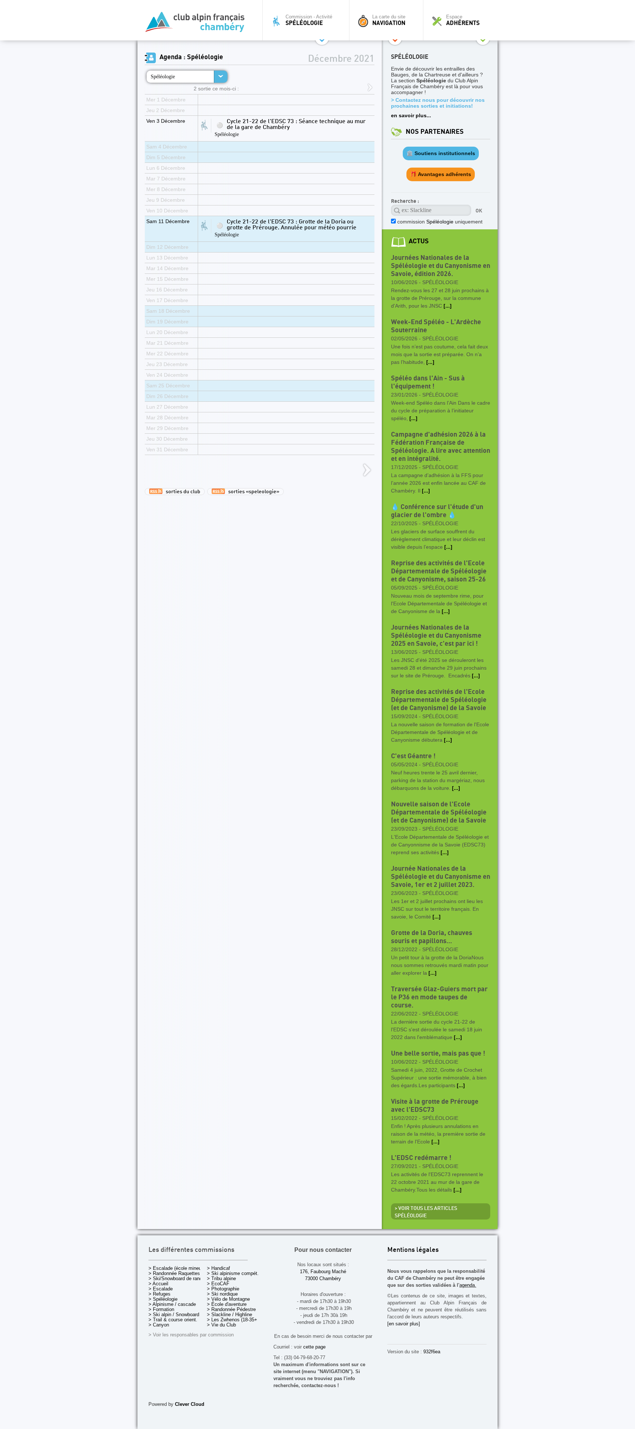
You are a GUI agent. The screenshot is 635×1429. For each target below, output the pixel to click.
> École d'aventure (227, 1304)
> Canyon (158, 1325)
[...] (448, 306)
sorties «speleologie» (252, 491)
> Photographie (223, 1289)
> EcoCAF (218, 1283)
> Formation (161, 1309)
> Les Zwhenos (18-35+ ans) (237, 1319)
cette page (314, 1347)
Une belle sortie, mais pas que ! (438, 1053)
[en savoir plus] (403, 1323)
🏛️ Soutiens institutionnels (440, 153)
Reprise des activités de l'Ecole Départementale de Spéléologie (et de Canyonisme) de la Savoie (439, 700)
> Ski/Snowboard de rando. (177, 1278)
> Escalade (160, 1289)
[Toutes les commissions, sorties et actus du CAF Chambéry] (198, 24)
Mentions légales (413, 1250)
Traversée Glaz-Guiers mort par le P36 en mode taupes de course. (439, 997)
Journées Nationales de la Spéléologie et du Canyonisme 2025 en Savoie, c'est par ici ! (436, 635)
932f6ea (431, 1351)
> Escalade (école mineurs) (177, 1268)
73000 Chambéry (323, 1278)
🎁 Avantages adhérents (440, 174)
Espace (463, 20)
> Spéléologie (162, 1299)
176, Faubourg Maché (323, 1271)
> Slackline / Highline (229, 1314)
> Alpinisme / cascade (172, 1304)
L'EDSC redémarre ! (421, 1157)
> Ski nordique (222, 1294)
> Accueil (158, 1283)
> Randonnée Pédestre (231, 1309)
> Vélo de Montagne (228, 1299)
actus (419, 241)
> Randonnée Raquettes (174, 1273)
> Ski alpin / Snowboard (173, 1314)
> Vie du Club (221, 1325)
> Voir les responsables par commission (191, 1334)
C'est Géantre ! (413, 756)
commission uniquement (439, 222)
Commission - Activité (309, 20)
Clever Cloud (189, 1404)
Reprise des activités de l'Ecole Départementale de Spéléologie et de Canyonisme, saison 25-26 (439, 571)
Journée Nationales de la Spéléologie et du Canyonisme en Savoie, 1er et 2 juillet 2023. (440, 876)
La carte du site (388, 20)
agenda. (467, 1285)
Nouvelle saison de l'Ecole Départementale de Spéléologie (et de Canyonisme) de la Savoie (439, 812)
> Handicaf (218, 1268)
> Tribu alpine (221, 1278)
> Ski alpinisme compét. (233, 1273)
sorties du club (181, 491)
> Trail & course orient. (172, 1319)
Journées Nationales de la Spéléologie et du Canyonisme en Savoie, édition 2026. (440, 265)
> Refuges (159, 1294)
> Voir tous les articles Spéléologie (426, 1212)
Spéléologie (163, 76)
